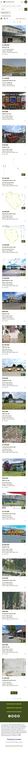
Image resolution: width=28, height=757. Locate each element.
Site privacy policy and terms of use (14, 745)
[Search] (22, 2)
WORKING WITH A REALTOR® (14, 708)
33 (24, 307)
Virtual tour (15, 74)
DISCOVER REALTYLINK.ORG (14, 704)
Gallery (1, 18)
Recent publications (20, 18)
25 (24, 274)
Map (4, 18)
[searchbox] (13, 6)
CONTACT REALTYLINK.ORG (14, 711)
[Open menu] (1, 2)
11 (24, 641)
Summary (7, 18)
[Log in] (25, 2)
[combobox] (14, 6)
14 (24, 374)
